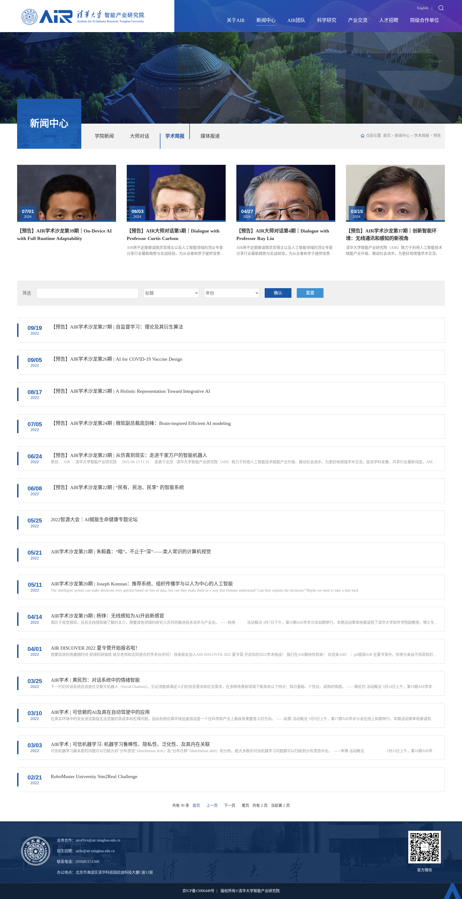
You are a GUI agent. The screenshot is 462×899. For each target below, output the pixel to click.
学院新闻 (104, 136)
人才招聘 (388, 20)
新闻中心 (266, 20)
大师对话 (139, 136)
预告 (437, 136)
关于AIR (236, 20)
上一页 (212, 805)
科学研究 (326, 20)
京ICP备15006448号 (198, 891)
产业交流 (357, 20)
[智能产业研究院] (83, 12)
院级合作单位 (424, 20)
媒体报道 (210, 136)
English (422, 8)
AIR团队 (296, 20)
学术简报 (174, 136)
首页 (387, 136)
